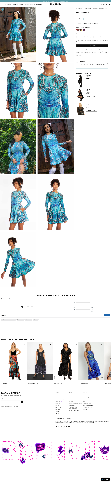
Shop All (9, 4)
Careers (85, 409)
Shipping (71, 399)
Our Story (85, 395)
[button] (101, 4)
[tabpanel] (55, 328)
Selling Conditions (33, 435)
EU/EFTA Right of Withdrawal (75, 403)
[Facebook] (56, 426)
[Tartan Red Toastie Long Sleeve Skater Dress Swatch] (77, 29)
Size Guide (87, 33)
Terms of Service (6, 406)
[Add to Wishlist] (24, 344)
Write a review (107, 315)
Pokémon (32, 4)
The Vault (85, 8)
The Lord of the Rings (61, 399)
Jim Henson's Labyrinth (61, 397)
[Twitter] (58, 426)
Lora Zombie (59, 395)
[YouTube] (69, 426)
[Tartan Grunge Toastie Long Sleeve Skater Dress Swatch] (80, 29)
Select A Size (91, 82)
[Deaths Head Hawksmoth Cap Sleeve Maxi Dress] (40, 383)
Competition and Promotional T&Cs (73, 408)
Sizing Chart (71, 405)
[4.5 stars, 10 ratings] (88, 92)
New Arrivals (58, 407)
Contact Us (71, 397)
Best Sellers (57, 409)
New (5, 4)
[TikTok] (66, 426)
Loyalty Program (86, 397)
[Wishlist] (104, 4)
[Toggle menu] (2, 4)
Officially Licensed (24, 4)
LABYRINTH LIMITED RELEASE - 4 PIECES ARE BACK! (55, 0)
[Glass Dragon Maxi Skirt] (14, 383)
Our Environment (87, 403)
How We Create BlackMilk (88, 405)
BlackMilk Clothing (106, 435)
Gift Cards (57, 411)
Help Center (72, 395)
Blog (84, 401)
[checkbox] (36, 320)
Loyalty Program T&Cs (74, 410)
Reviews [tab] (4, 315)
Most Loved (39, 4)
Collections (80, 8)
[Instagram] (63, 426)
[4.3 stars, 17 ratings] (88, 78)
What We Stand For (87, 407)
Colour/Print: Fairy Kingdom (83, 27)
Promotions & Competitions (22, 435)
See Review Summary (93, 23)
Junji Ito (57, 405)
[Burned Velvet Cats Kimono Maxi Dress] (65, 383)
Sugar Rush (59, 401)
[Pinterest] (61, 426)
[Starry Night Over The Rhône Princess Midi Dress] (91, 383)
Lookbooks (85, 399)
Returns (71, 401)
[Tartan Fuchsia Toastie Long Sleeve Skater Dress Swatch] (83, 29)
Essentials (15, 4)
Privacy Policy (15, 406)
